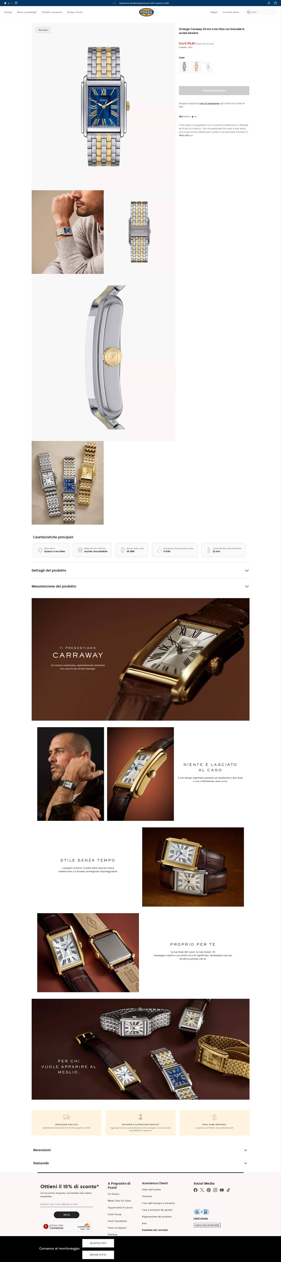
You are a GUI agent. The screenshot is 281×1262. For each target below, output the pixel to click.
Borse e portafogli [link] (27, 12)
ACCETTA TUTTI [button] (98, 1243)
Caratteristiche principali (53, 537)
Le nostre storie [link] (231, 12)
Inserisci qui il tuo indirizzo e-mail (59, 1204)
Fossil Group (114, 1214)
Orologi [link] (8, 12)
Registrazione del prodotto (157, 1216)
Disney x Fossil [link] (74, 12)
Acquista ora (147, 3)
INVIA (66, 1214)
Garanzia (147, 1196)
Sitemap (112, 1234)
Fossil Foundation (117, 1221)
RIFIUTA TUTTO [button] (98, 1254)
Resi (144, 1223)
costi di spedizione (209, 103)
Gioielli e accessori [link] (52, 12)
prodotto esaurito (214, 90)
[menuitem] (8, 12)
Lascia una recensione (207, 1225)
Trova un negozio (117, 1227)
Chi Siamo (113, 1194)
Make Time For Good (119, 1200)
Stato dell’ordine (151, 1189)
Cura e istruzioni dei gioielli (157, 1209)
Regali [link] (214, 12)
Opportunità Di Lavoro (120, 1207)
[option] (104, 106)
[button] (9, 3)
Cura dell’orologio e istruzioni (158, 1203)
